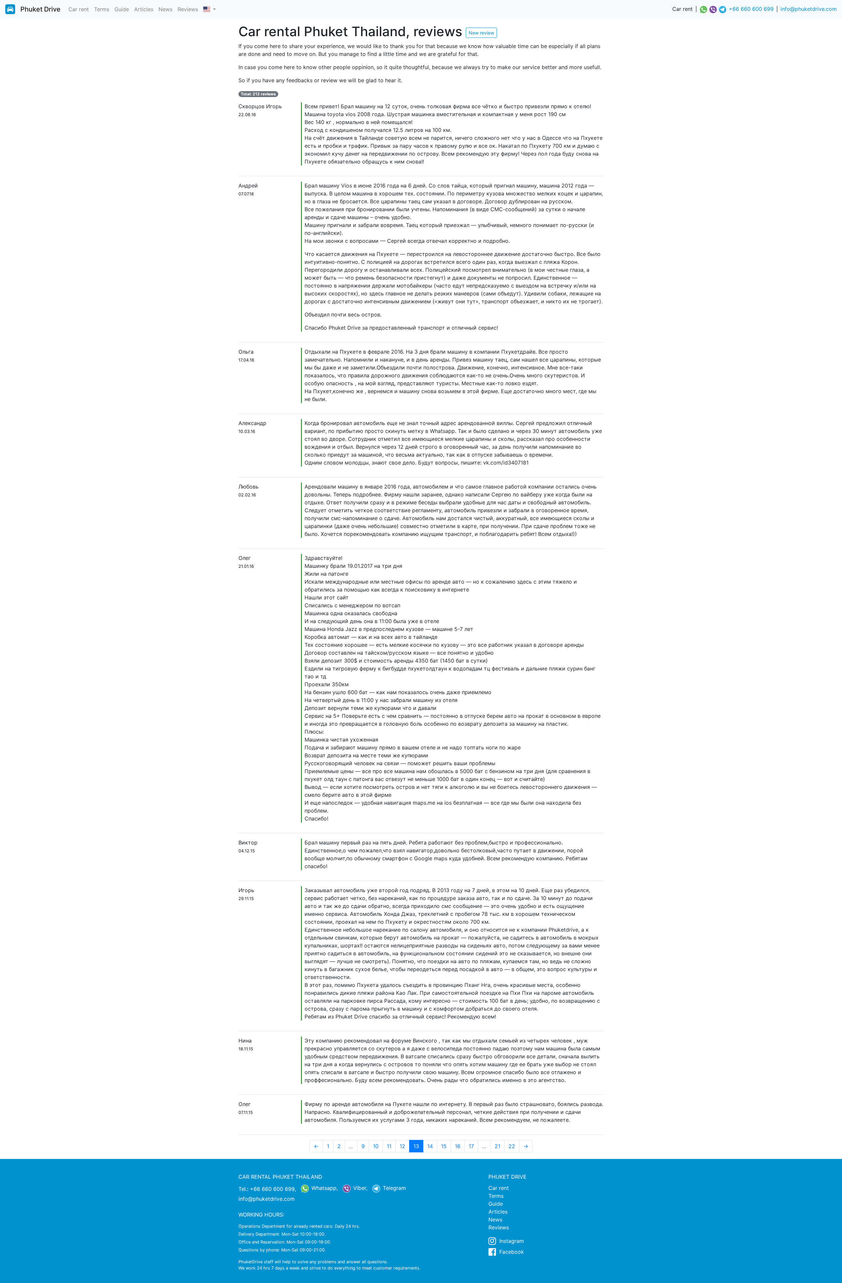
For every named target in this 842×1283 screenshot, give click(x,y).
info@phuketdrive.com (808, 9)
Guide (121, 9)
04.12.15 (246, 850)
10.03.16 (246, 431)
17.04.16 (246, 360)
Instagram (511, 1241)
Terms (101, 9)
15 (444, 1146)
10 (376, 1146)
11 (389, 1146)
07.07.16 (246, 193)
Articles (143, 9)
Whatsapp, (324, 1188)
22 (511, 1146)
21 (497, 1146)
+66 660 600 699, (273, 1189)
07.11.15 (245, 1112)
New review (481, 33)
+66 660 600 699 (751, 9)
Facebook (511, 1251)
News (165, 9)
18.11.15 (245, 1048)
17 (471, 1146)
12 (402, 1146)
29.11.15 (246, 898)
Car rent (78, 9)
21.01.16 (246, 566)
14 (430, 1146)
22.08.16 (247, 114)
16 (457, 1146)
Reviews (188, 9)
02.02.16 (247, 494)
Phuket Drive (40, 9)
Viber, (359, 1188)
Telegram (393, 1188)
